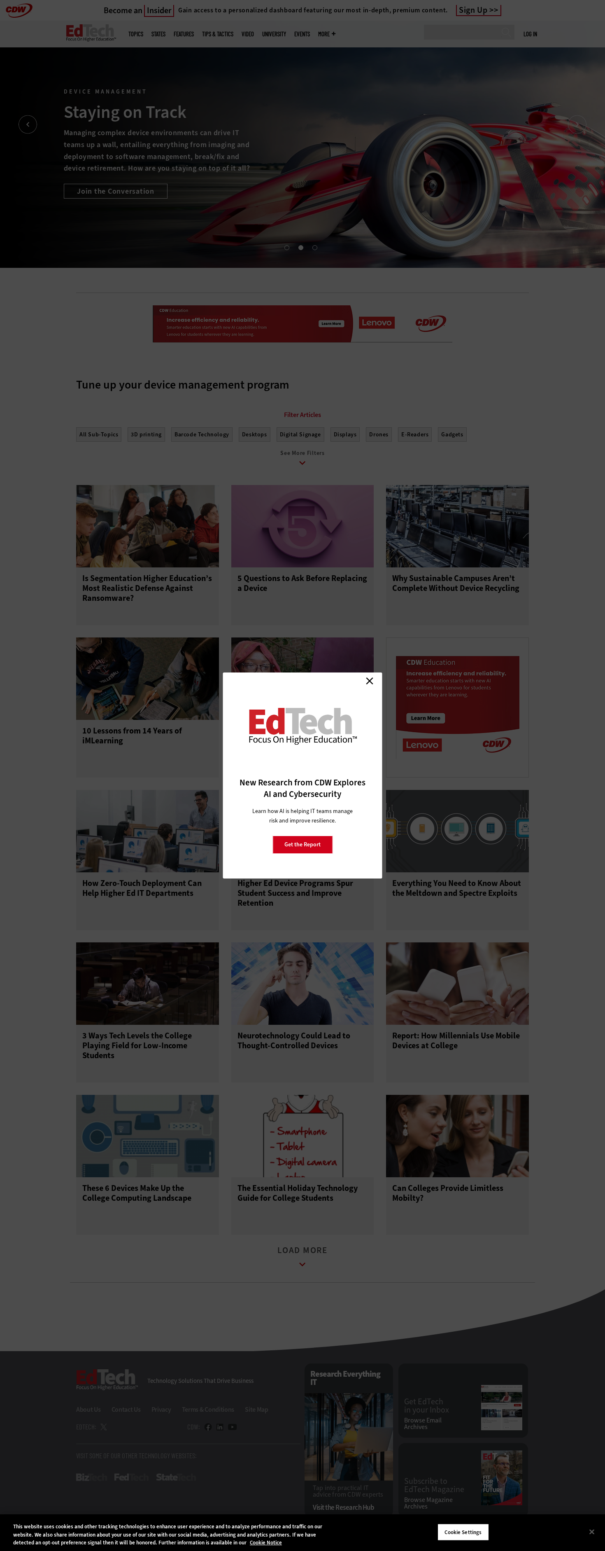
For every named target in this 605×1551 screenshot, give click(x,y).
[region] (302, 1532)
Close (369, 681)
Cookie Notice (266, 1542)
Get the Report (302, 844)
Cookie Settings (463, 1531)
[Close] (592, 1532)
